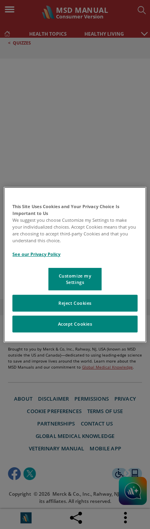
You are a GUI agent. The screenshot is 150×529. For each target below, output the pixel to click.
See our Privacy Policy (36, 254)
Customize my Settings (75, 279)
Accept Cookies (75, 324)
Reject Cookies (75, 303)
